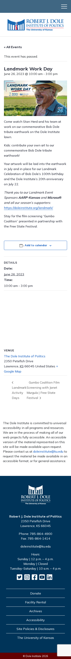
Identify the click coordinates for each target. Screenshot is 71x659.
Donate (35, 593)
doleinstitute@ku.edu (48, 451)
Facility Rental (35, 602)
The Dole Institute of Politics (24, 356)
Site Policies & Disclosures (35, 629)
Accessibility (35, 620)
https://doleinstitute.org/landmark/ (28, 208)
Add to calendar (36, 245)
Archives (35, 611)
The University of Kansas (35, 638)
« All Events (13, 47)
